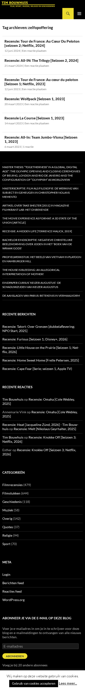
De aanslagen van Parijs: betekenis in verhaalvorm (41, 295)
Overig (7, 518)
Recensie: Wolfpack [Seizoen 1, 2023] (34, 99)
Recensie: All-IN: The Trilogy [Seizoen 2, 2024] (41, 60)
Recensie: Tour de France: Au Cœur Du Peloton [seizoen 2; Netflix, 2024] (42, 43)
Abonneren (15, 656)
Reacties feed (12, 591)
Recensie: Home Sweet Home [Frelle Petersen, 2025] (40, 360)
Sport (6, 544)
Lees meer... (68, 683)
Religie (7, 535)
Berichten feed (13, 583)
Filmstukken (11, 493)
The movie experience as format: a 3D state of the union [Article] (39, 220)
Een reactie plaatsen (34, 50)
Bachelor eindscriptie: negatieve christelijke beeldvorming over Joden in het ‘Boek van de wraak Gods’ (37, 244)
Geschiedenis (12, 502)
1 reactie (28, 146)
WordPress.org (13, 600)
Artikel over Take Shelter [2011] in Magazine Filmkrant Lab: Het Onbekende (35, 207)
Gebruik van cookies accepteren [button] (33, 683)
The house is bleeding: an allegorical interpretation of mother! (31, 272)
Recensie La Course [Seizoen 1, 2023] (34, 118)
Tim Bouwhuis (12, 399)
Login (6, 574)
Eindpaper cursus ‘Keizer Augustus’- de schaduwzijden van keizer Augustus (31, 285)
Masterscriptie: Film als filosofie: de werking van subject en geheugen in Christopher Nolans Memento (40, 193)
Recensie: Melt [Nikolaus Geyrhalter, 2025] (45, 429)
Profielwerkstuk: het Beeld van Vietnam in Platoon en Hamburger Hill (41, 259)
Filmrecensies (12, 485)
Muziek (7, 510)
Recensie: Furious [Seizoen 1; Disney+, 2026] (34, 339)
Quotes (7, 527)
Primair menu (79, 13)
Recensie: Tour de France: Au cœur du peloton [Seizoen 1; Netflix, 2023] (41, 81)
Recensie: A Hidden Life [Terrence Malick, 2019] (37, 231)
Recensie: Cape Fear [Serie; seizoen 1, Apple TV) (37, 369)
